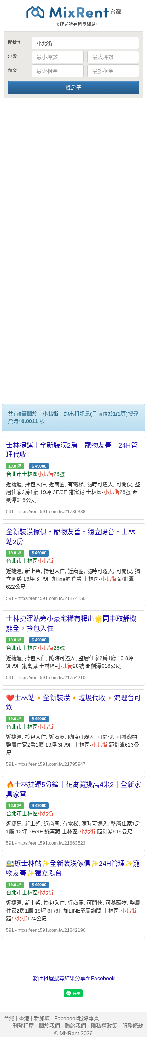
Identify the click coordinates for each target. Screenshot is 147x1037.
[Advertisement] (73, 176)
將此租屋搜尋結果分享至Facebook (74, 978)
